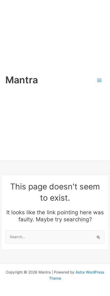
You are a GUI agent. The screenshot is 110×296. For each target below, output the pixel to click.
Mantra (21, 80)
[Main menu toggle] (99, 80)
